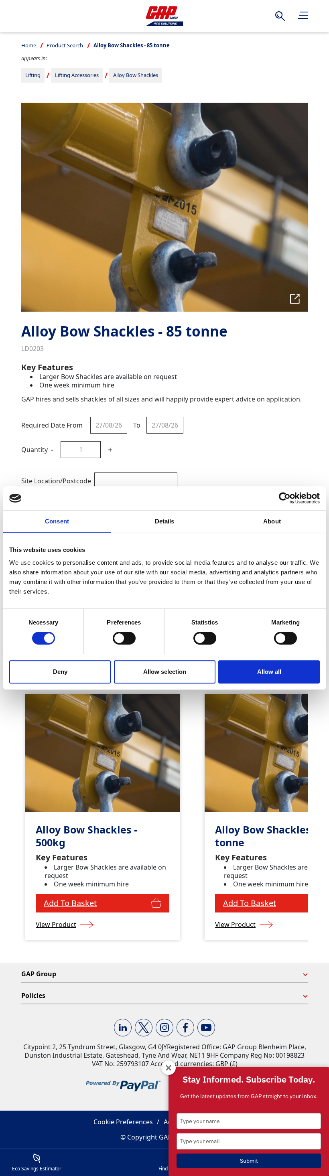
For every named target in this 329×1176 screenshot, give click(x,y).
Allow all (269, 671)
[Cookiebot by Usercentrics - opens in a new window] (285, 498)
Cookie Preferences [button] (123, 1121)
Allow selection (164, 671)
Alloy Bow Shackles (135, 75)
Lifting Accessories (77, 75)
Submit (249, 1160)
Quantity (34, 449)
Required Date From (52, 425)
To (136, 425)
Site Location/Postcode (56, 480)
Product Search (65, 45)
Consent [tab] (57, 521)
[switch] (124, 638)
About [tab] (272, 521)
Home (28, 45)
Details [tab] (165, 521)
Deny (60, 671)
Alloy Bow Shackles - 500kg (86, 836)
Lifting (33, 75)
